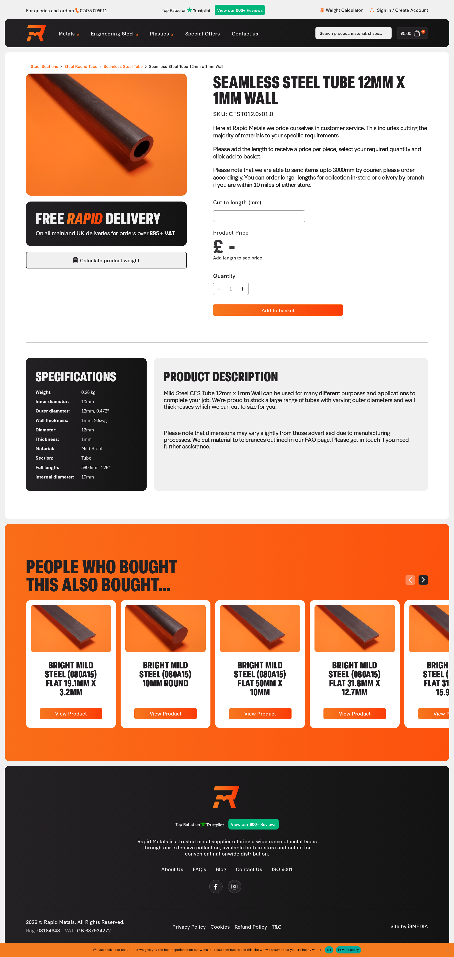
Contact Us (249, 868)
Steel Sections (44, 66)
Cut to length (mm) (237, 202)
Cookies (220, 926)
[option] (71, 664)
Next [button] (423, 580)
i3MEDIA (418, 925)
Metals (67, 33)
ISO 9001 (282, 868)
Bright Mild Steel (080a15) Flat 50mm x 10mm (260, 678)
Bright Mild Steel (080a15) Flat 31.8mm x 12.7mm (354, 678)
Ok (329, 950)
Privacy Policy (189, 926)
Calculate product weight (110, 260)
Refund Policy (251, 926)
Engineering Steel (112, 33)
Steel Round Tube (80, 66)
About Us (172, 868)
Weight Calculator (344, 10)
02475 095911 (93, 10)
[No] (448, 950)
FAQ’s (199, 868)
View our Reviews (240, 10)
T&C (277, 926)
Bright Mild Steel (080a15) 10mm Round (165, 673)
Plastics (159, 33)
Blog (221, 868)
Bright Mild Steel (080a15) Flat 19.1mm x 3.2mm (71, 678)
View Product (71, 713)
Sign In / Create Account (402, 10)
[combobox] (353, 33)
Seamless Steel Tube (123, 66)
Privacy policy (348, 950)
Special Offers (202, 33)
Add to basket (278, 310)
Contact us (245, 33)
